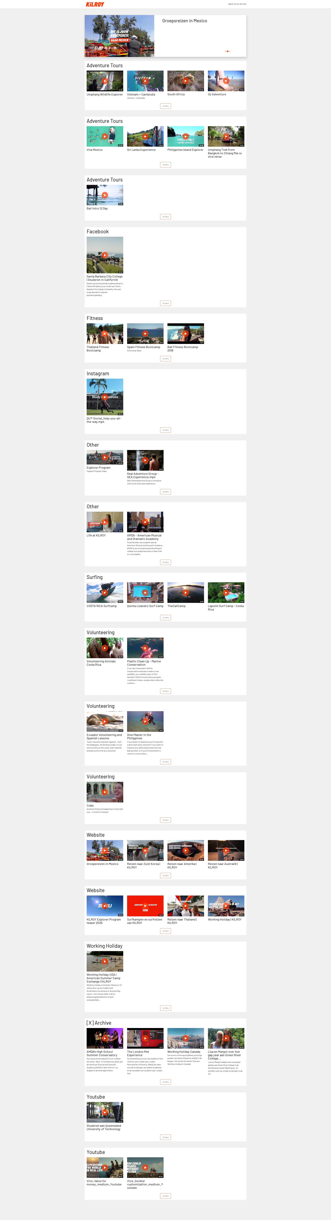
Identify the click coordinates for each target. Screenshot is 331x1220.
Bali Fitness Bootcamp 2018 (182, 348)
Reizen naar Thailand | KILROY (182, 921)
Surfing (95, 577)
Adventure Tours (105, 65)
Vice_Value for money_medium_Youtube (104, 1182)
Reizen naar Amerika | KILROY (181, 865)
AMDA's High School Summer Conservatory (102, 1053)
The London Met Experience (138, 1053)
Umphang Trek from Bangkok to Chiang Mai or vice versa (225, 153)
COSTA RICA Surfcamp (102, 606)
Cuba (90, 805)
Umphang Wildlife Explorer (105, 94)
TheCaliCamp (176, 606)
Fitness (95, 318)
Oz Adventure (217, 94)
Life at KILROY (96, 535)
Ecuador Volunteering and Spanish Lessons (104, 736)
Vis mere (165, 106)
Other (93, 444)
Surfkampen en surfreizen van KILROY (144, 921)
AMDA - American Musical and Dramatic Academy (144, 536)
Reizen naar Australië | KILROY (223, 865)
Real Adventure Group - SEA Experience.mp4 (143, 475)
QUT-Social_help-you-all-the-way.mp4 (104, 419)
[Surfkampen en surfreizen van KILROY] (119, 36)
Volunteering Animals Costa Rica (101, 662)
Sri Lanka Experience (141, 149)
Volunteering (101, 632)
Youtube (96, 1096)
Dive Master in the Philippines (139, 736)
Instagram (98, 373)
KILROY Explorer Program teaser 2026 (104, 921)
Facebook (98, 231)
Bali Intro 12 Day (97, 208)
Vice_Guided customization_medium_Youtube (145, 1184)
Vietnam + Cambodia (141, 94)
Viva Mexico (95, 149)
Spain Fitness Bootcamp (143, 347)
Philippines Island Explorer (185, 149)
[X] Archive (99, 1022)
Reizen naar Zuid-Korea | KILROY (143, 865)
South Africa (176, 94)
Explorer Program (98, 467)
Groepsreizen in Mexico (102, 864)
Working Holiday (104, 946)
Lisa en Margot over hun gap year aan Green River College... (224, 1055)
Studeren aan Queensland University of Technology (104, 1127)
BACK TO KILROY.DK (237, 4)
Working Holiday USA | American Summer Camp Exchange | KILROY (103, 978)
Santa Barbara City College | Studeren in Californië (105, 277)
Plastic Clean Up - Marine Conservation (144, 662)
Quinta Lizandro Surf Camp (145, 606)
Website (96, 835)
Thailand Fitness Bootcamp (98, 348)
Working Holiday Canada (183, 1051)
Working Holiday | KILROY (225, 919)
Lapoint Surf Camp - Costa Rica (226, 607)
